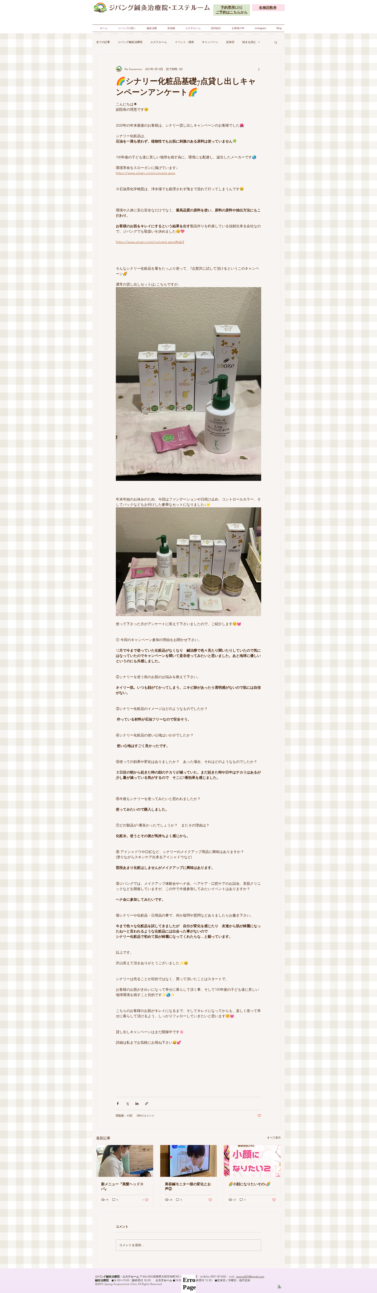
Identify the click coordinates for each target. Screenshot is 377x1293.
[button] (276, 42)
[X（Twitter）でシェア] (127, 1103)
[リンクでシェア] (146, 1103)
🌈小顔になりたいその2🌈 (249, 1184)
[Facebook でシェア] (118, 1103)
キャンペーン (210, 42)
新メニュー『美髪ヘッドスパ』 (122, 1186)
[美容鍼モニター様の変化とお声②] (188, 1161)
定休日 (230, 42)
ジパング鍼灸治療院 (130, 42)
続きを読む (249, 42)
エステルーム (158, 42)
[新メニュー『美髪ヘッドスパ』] (124, 1161)
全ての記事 (103, 42)
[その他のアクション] (258, 69)
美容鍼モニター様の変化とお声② (188, 1186)
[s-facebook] (279, 1286)
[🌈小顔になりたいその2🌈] (252, 1161)
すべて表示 (274, 1137)
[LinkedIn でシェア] (137, 1103)
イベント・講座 (184, 42)
